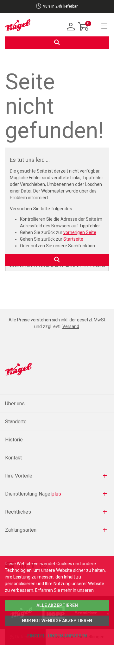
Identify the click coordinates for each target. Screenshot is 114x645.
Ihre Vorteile (18, 476)
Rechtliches (18, 512)
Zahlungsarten (20, 530)
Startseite (73, 239)
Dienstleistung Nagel (33, 494)
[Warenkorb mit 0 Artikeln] (83, 31)
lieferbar (70, 6)
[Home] (17, 25)
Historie (14, 440)
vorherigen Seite (79, 232)
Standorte (16, 422)
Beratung (44, 10)
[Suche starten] (57, 42)
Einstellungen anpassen (57, 635)
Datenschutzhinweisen (28, 596)
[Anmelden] (71, 27)
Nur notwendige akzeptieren (57, 620)
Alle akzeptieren (57, 605)
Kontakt (13, 458)
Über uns (15, 404)
